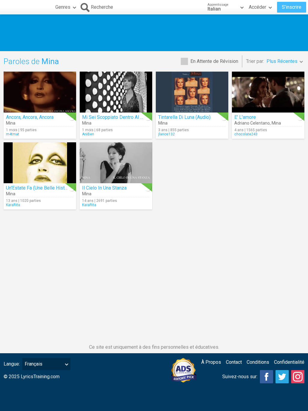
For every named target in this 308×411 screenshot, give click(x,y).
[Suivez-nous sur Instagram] (297, 376)
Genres (62, 7)
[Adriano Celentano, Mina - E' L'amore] (268, 92)
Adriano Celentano (252, 123)
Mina (10, 123)
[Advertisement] (154, 32)
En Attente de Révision (214, 61)
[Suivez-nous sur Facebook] (266, 376)
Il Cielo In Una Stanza (104, 188)
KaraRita (13, 205)
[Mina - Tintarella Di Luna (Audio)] (192, 92)
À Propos (211, 362)
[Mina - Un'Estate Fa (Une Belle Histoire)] (40, 162)
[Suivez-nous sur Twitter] (282, 376)
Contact (234, 362)
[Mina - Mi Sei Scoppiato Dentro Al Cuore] (116, 92)
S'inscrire (291, 7)
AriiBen (88, 134)
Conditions (258, 362)
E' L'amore (245, 117)
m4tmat (12, 134)
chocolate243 (245, 134)
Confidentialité (289, 362)
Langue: (12, 364)
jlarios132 (166, 134)
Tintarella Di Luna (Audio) (184, 117)
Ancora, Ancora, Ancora (30, 117)
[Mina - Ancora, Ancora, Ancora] (40, 92)
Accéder (257, 7)
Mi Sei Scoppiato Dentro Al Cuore (117, 117)
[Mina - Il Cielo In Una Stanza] (116, 162)
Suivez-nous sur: (239, 376)
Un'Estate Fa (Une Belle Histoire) (40, 188)
